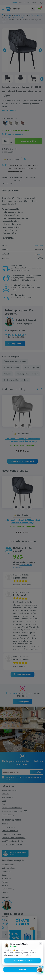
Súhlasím (22, 969)
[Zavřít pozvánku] (40, 943)
